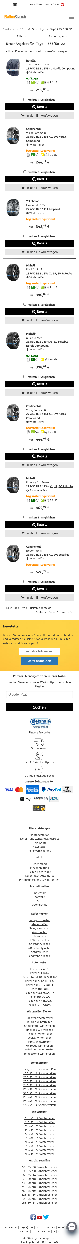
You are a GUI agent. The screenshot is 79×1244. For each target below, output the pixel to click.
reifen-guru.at (47, 1238)
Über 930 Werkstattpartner (40, 762)
